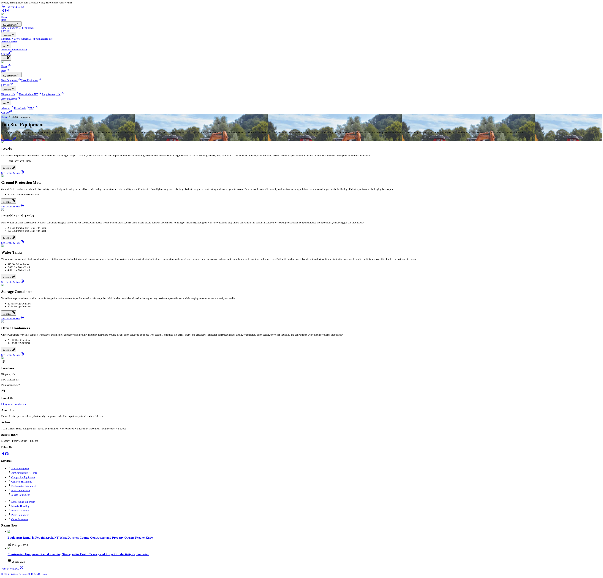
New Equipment (9, 28)
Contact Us (6, 139)
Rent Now (7, 168)
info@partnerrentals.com (13, 404)
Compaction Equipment (23, 477)
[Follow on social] (3, 11)
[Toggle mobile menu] (6, 58)
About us (5, 49)
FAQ (24, 49)
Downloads (16, 49)
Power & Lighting (20, 510)
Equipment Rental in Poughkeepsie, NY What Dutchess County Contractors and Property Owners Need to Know (80, 537)
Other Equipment (19, 519)
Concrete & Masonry (21, 481)
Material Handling (20, 506)
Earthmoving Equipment (23, 486)
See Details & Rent (10, 173)
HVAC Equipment (20, 490)
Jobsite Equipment (20, 495)
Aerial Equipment (20, 468)
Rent (3, 20)
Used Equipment (26, 28)
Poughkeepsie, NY (43, 38)
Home (4, 17)
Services (5, 30)
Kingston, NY (8, 38)
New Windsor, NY (24, 38)
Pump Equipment (20, 515)
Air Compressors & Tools (24, 473)
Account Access (9, 41)
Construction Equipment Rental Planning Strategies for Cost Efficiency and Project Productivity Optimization (78, 554)
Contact (5, 54)
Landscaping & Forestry (23, 501)
